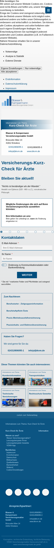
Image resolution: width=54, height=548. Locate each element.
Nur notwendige (33, 68)
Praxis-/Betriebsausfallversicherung (23, 318)
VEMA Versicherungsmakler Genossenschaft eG (26, 542)
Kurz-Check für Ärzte (14, 431)
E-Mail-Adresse (9, 243)
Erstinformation (13, 79)
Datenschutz (12, 457)
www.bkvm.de (35, 521)
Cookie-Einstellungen (15, 470)
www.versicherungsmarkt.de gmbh (27, 544)
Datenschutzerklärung (16, 84)
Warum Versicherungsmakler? (18, 438)
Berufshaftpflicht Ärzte (17, 311)
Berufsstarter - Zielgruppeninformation (25, 304)
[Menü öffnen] (48, 10)
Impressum (11, 88)
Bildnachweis (12, 460)
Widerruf (10, 467)
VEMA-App (11, 445)
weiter (27, 275)
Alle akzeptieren (9, 71)
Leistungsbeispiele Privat (17, 440)
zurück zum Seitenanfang (27, 415)
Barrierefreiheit (12, 465)
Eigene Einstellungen (11, 68)
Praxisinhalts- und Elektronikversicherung (26, 325)
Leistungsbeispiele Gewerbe (18, 443)
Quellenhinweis (13, 462)
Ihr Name (6, 254)
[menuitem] (14, 431)
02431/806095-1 (16, 350)
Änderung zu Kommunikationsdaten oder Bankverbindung (28, 266)
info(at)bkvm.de (36, 350)
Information (43, 431)
